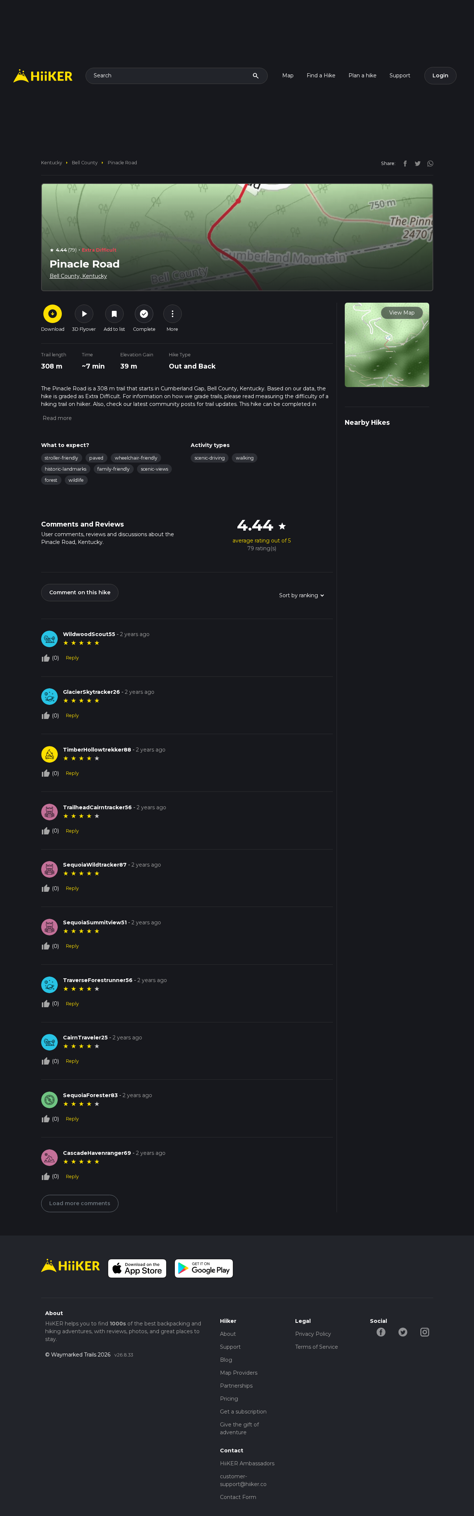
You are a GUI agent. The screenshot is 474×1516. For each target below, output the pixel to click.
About (228, 1334)
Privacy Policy (313, 1334)
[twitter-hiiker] (403, 1331)
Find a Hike (321, 75)
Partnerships (236, 1385)
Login (440, 75)
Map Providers (238, 1372)
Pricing (229, 1398)
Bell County (85, 162)
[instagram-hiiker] (424, 1331)
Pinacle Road (122, 162)
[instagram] (427, 163)
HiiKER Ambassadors (247, 1463)
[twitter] (416, 163)
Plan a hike (362, 75)
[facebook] (403, 163)
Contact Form (238, 1497)
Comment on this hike (79, 592)
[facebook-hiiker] (381, 1331)
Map (288, 75)
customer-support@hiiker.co (243, 1480)
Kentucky (51, 162)
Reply (72, 657)
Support (400, 75)
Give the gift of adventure (239, 1428)
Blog (226, 1360)
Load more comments (79, 1203)
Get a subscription (243, 1411)
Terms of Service (316, 1347)
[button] (56, 418)
